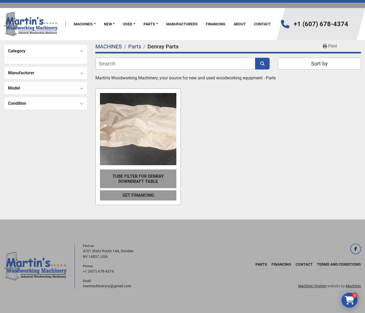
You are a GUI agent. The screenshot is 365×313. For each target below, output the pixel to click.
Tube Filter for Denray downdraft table (138, 179)
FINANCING (216, 24)
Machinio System (312, 286)
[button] (85, 24)
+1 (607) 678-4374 (321, 24)
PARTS (149, 24)
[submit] (262, 63)
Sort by (319, 63)
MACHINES (83, 24)
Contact (262, 24)
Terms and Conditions (339, 264)
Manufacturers (182, 24)
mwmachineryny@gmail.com (107, 286)
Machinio (353, 286)
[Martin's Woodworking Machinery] (35, 266)
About (240, 24)
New (108, 24)
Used (127, 24)
